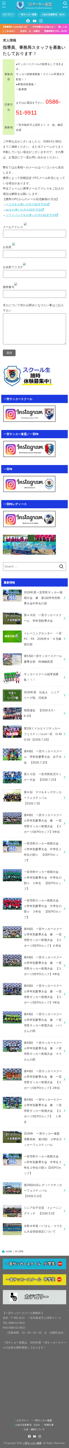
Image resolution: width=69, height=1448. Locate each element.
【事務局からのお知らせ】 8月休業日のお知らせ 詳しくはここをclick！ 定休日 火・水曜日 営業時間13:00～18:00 (35, 29)
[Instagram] (41, 21)
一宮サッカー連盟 (27, 14)
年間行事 (49, 1425)
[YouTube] (34, 21)
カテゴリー (8, 14)
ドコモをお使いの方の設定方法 (26, 204)
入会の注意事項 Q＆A (53, 14)
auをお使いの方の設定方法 (23, 209)
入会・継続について (34, 1429)
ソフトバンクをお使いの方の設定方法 (30, 215)
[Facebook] (28, 21)
